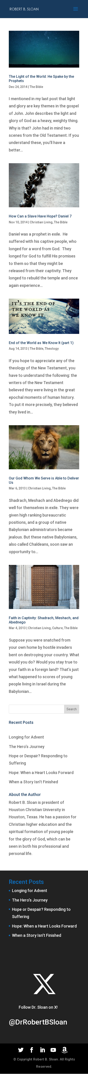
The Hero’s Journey (26, 746)
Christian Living (41, 222)
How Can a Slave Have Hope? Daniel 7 (40, 216)
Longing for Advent (26, 737)
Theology (52, 348)
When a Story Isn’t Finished (33, 781)
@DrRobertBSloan (38, 1022)
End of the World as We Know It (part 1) (41, 343)
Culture (57, 628)
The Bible (36, 87)
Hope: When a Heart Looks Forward (41, 772)
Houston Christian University (35, 809)
